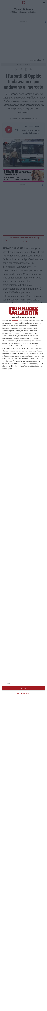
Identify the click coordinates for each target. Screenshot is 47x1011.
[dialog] (23, 657)
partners (15, 320)
